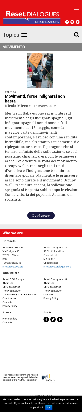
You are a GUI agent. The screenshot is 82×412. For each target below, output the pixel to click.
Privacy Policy (9, 306)
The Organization (11, 290)
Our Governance (11, 286)
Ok (48, 407)
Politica (10, 92)
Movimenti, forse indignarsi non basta (35, 98)
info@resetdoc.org (12, 266)
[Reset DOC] (31, 15)
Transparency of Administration (19, 294)
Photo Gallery (9, 318)
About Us (7, 283)
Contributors (9, 298)
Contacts (7, 302)
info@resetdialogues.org (57, 266)
